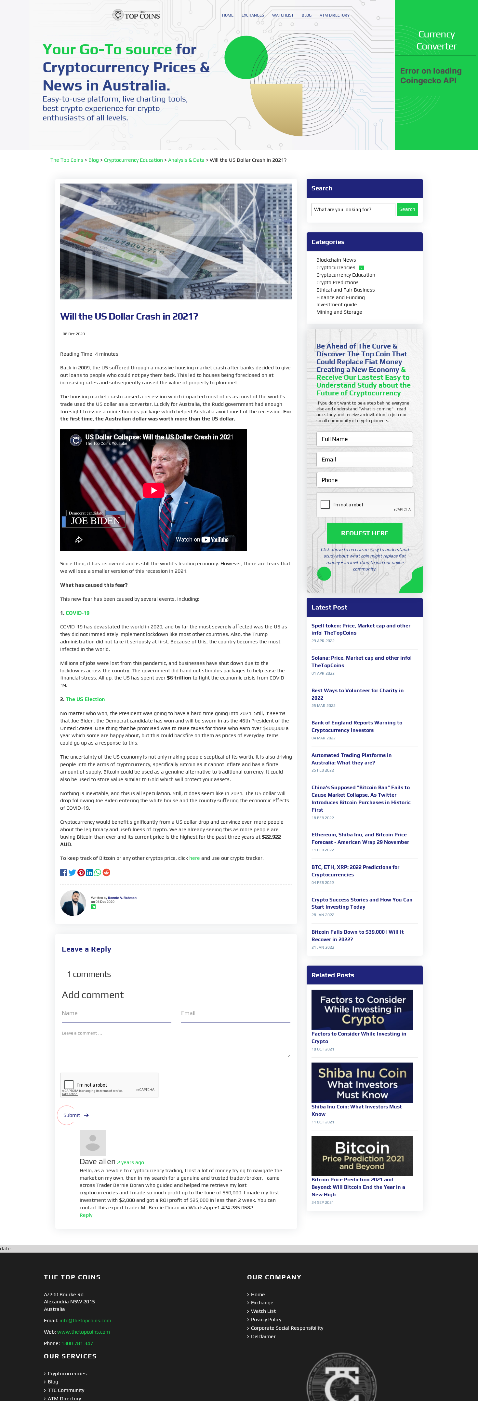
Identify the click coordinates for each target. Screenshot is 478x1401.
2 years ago (130, 1162)
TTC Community (66, 1390)
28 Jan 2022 (323, 915)
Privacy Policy (266, 1319)
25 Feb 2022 (323, 770)
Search (407, 209)
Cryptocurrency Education (133, 160)
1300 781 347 (77, 1343)
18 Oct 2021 (323, 1049)
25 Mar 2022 (324, 705)
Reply (86, 1215)
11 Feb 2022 (323, 850)
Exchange (262, 1302)
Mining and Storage (339, 312)
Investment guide (336, 304)
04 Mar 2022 (324, 738)
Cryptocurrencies (335, 267)
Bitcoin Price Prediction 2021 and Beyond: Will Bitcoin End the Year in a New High (358, 1187)
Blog (93, 160)
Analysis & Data (186, 160)
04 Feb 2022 (323, 882)
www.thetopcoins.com (83, 1332)
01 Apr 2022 (323, 673)
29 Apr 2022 (323, 641)
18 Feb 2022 (323, 818)
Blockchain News (336, 260)
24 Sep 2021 (323, 1202)
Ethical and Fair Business (345, 290)
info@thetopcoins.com (85, 1320)
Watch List (263, 1311)
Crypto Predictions (337, 282)
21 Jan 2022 (323, 947)
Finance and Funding (340, 297)
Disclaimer (263, 1336)
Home (258, 1294)
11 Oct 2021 (323, 1122)
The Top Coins (66, 160)
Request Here (364, 532)
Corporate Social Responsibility (287, 1328)
